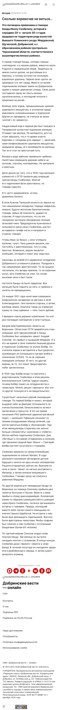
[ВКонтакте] (35, 571)
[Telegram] (16, 571)
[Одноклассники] (42, 571)
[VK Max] (9, 571)
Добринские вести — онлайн (20, 585)
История (6, 13)
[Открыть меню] (53, 4)
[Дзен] (29, 571)
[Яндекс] (22, 571)
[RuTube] (48, 571)
